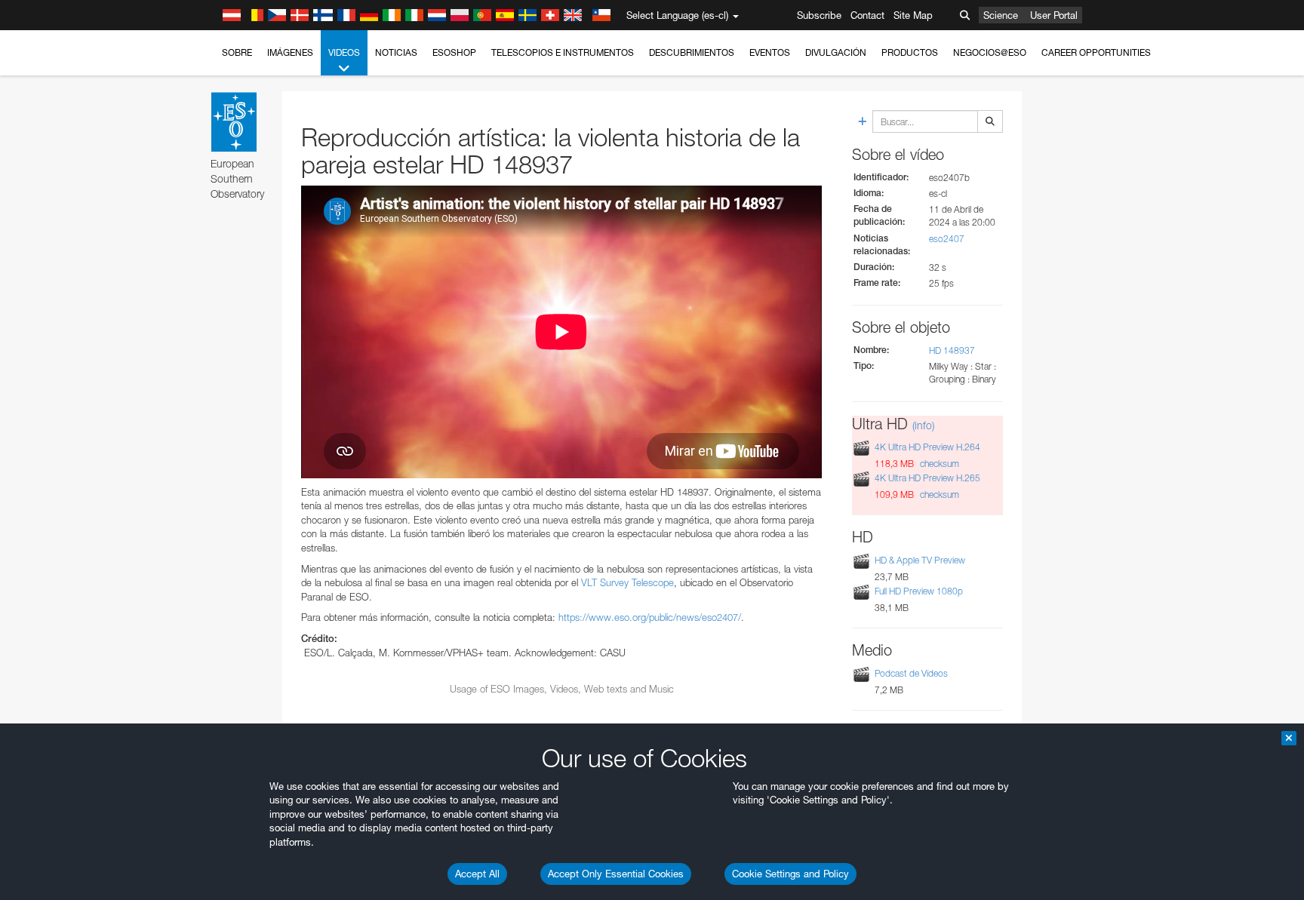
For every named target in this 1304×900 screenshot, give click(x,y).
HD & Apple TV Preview (920, 560)
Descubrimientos (691, 52)
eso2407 (946, 238)
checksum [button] (938, 463)
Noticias (396, 52)
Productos (909, 52)
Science (1000, 15)
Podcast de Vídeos (911, 673)
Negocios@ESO (989, 52)
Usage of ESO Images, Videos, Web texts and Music (562, 689)
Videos (344, 52)
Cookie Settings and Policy (790, 874)
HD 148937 (952, 350)
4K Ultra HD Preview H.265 (927, 478)
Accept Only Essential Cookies (616, 874)
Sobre (237, 52)
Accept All (477, 874)
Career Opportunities (1096, 52)
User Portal (1054, 15)
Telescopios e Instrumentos (562, 52)
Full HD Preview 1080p (919, 591)
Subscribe (819, 15)
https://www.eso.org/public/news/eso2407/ (649, 617)
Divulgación (835, 52)
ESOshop (454, 52)
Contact (867, 15)
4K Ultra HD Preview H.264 (927, 447)
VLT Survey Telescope (627, 582)
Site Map (913, 15)
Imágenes (290, 52)
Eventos (769, 52)
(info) (923, 425)
